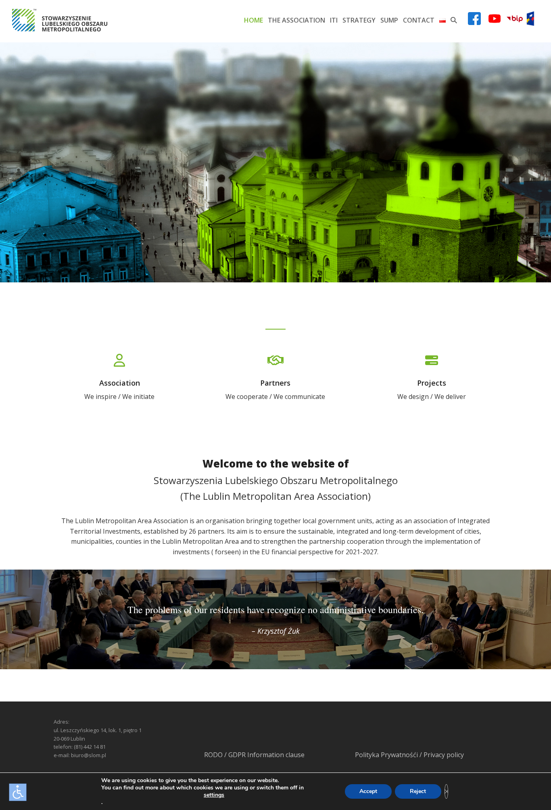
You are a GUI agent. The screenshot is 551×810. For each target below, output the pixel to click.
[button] (454, 20)
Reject (418, 791)
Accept (368, 791)
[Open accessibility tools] (17, 792)
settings (214, 795)
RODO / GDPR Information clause (254, 754)
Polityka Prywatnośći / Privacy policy (409, 754)
